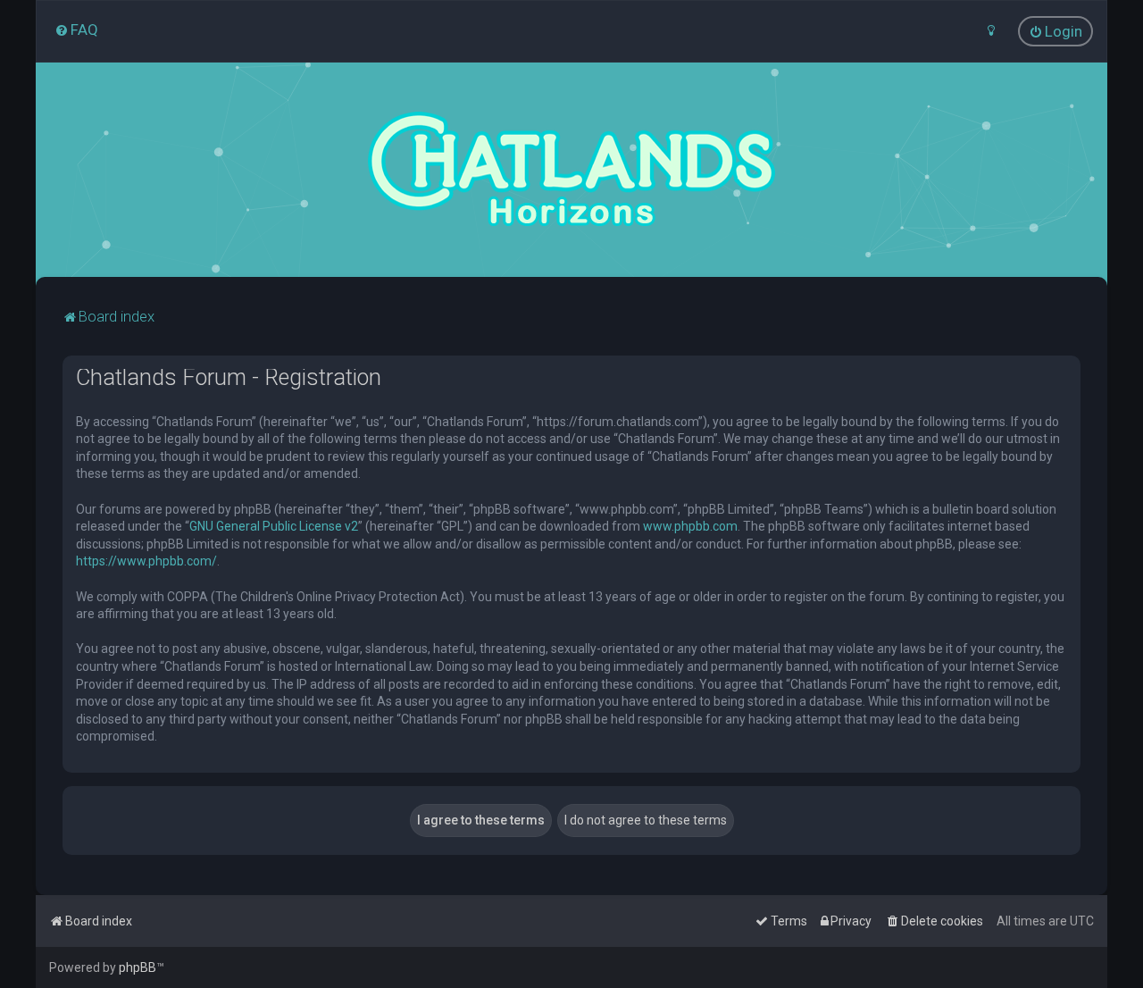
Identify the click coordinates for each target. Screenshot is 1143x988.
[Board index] (571, 169)
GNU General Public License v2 (273, 526)
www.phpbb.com (690, 526)
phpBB (137, 967)
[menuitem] (76, 29)
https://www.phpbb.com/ (146, 561)
